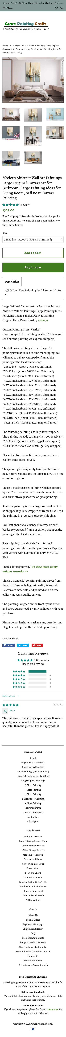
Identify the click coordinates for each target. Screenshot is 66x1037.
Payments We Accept (33, 924)
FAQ (33, 933)
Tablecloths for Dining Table (33, 881)
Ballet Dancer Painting (33, 798)
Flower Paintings (33, 807)
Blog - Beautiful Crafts (33, 937)
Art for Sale (33, 816)
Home (5, 45)
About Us (33, 915)
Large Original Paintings (33, 780)
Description (12, 281)
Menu (9, 8)
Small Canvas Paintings (33, 766)
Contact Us (33, 955)
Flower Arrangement (33, 890)
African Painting (33, 803)
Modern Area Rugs (33, 836)
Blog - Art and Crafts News (33, 942)
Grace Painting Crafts (41, 1023)
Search (33, 757)
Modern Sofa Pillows (33, 854)
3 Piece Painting (33, 785)
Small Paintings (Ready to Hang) (33, 771)
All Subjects (33, 821)
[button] (10, 205)
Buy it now (33, 267)
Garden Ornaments (33, 877)
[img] (10, 705)
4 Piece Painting (33, 789)
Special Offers (33, 919)
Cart (61, 8)
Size (4, 233)
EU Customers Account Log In (33, 964)
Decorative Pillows (33, 859)
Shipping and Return (33, 928)
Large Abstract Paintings (33, 762)
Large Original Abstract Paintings (33, 776)
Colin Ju (43, 320)
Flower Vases (33, 868)
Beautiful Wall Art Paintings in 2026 (33, 951)
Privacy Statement (33, 960)
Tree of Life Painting (33, 812)
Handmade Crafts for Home (33, 886)
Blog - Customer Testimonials (33, 946)
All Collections (33, 899)
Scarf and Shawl (33, 872)
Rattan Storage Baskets (33, 845)
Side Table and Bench (33, 895)
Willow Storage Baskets (33, 850)
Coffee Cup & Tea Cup (33, 863)
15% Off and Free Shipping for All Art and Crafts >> (33, 292)
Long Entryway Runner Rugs (33, 841)
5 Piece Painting (33, 794)
